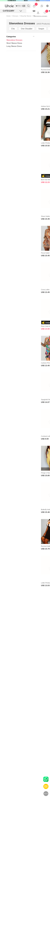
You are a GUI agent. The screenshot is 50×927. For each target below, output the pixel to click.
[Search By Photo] (23, 5)
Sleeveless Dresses (14, 40)
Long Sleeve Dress (14, 46)
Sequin (41, 29)
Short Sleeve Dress (14, 43)
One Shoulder (26, 29)
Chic (13, 29)
